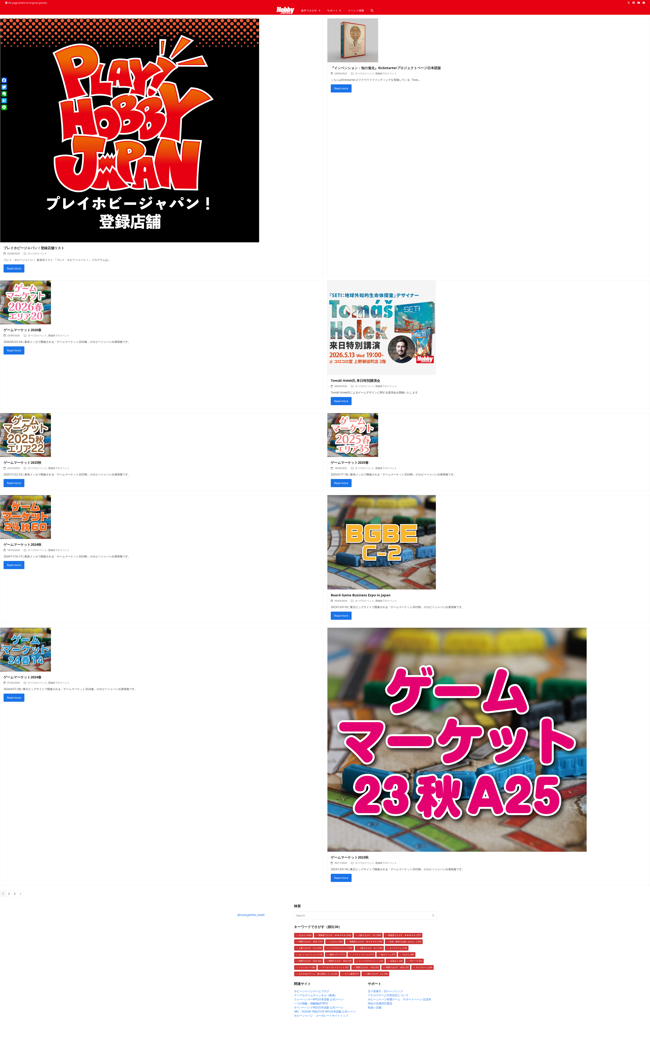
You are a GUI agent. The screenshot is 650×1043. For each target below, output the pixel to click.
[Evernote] (4, 93)
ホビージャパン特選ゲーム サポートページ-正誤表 (399, 999)
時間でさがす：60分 (310, 960)
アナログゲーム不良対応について (388, 995)
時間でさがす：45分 (340, 960)
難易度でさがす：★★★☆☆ (404, 935)
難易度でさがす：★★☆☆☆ (335, 935)
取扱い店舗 (374, 1007)
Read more (14, 268)
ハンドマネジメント (340, 948)
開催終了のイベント (386, 73)
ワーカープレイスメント (335, 967)
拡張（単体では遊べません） (405, 941)
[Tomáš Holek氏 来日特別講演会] (381, 327)
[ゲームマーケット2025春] (352, 435)
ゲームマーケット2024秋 (22, 544)
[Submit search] (433, 915)
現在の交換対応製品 (380, 1003)
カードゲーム (398, 948)
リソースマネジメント (371, 960)
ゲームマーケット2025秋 (22, 462)
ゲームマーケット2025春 (350, 462)
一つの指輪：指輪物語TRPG (311, 1003)
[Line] (4, 107)
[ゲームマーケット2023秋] (457, 739)
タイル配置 (352, 973)
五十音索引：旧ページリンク (385, 991)
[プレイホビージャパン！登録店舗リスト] (129, 130)
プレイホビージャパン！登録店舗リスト (34, 248)
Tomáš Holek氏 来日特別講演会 (355, 380)
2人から (305, 935)
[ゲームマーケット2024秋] (25, 517)
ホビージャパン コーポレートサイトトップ (321, 1015)
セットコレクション (310, 954)
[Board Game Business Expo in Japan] (381, 542)
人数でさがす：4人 (369, 935)
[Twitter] (4, 87)
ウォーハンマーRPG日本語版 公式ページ (318, 999)
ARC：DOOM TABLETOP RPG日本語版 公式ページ (325, 1011)
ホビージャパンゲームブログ (311, 991)
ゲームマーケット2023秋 (350, 857)
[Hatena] (4, 100)
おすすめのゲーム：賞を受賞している (318, 973)
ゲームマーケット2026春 (22, 330)
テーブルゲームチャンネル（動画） (315, 995)
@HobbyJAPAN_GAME (251, 915)
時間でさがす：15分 (367, 967)
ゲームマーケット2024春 (22, 677)
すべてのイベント (37, 253)
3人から (408, 954)
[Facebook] (4, 80)
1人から (336, 941)
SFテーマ (416, 960)
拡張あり (396, 960)
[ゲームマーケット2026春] (25, 302)
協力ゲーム (388, 954)
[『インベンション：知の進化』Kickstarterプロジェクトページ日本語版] (352, 40)
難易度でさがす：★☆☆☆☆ (366, 941)
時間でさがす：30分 (311, 941)
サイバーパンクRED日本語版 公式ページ (318, 1007)
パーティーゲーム (363, 954)
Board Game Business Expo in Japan (361, 595)
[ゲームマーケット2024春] (25, 649)
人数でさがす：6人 (371, 948)
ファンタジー (307, 967)
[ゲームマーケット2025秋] (25, 435)
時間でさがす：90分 (397, 967)
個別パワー (337, 954)
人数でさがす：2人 (377, 973)
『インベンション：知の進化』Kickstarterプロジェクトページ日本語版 (386, 68)
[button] (372, 10)
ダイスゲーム (424, 967)
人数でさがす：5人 (310, 948)
